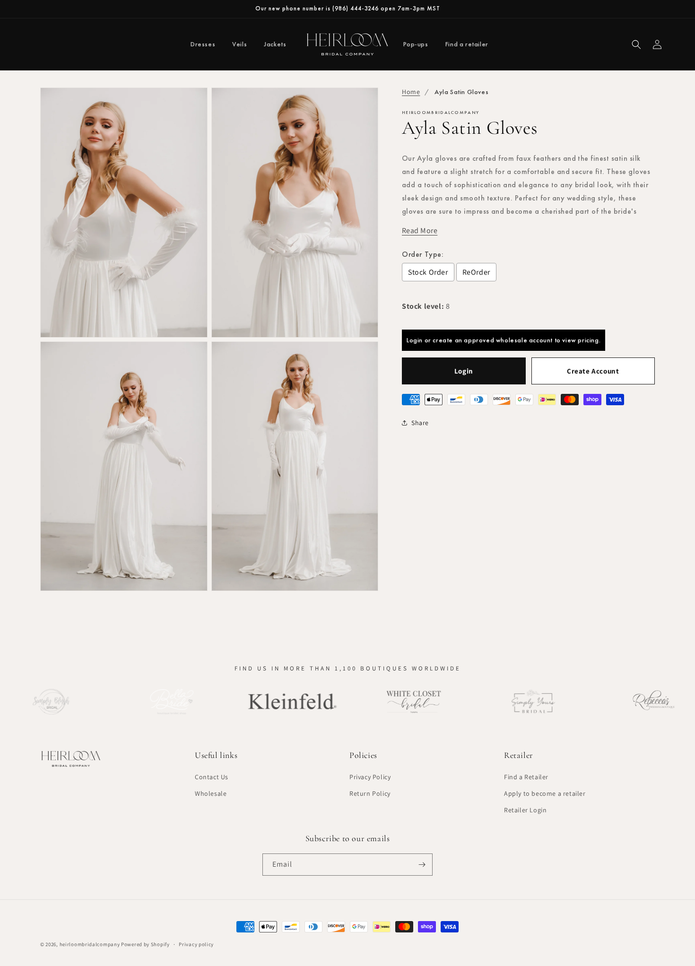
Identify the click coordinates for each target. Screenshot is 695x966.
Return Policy (370, 793)
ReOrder (476, 272)
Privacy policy (196, 944)
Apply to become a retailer (545, 793)
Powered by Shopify (145, 944)
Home (411, 91)
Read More (419, 230)
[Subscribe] (421, 864)
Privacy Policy (370, 777)
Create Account (593, 370)
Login (463, 370)
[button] (636, 44)
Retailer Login (525, 810)
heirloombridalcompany (90, 944)
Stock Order (428, 272)
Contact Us (211, 777)
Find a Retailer (526, 777)
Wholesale (210, 793)
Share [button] (420, 422)
